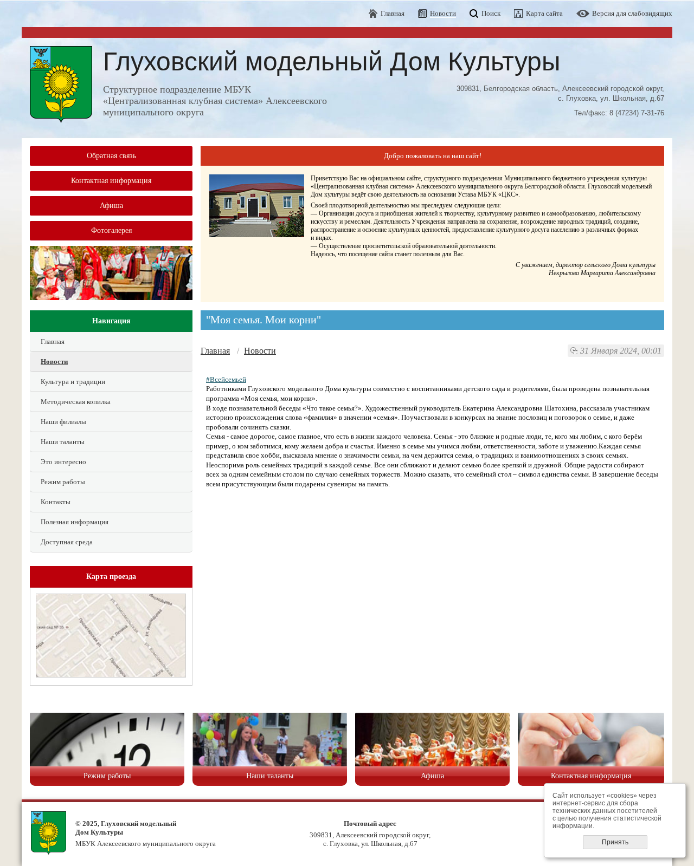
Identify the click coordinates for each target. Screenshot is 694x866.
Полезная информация (74, 522)
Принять (615, 842)
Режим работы (63, 482)
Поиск (490, 13)
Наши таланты (63, 442)
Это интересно (63, 462)
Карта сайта (544, 13)
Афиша (111, 205)
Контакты (55, 502)
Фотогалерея (111, 230)
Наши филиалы (63, 422)
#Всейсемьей (226, 379)
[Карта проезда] (111, 675)
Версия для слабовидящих (632, 13)
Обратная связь (111, 156)
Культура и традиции (73, 381)
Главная (392, 13)
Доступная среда (67, 542)
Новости (54, 361)
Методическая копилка (76, 402)
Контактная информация (111, 181)
